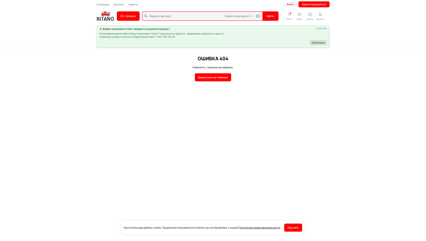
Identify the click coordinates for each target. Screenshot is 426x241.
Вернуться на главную (213, 77)
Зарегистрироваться (314, 4)
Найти (270, 16)
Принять (293, 227)
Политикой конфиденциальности (259, 227)
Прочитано (318, 42)
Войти (290, 4)
